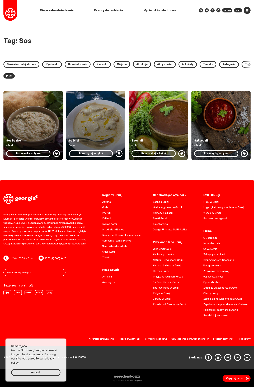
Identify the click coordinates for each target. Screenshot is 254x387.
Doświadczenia (77, 64)
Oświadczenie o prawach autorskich (190, 339)
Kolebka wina (160, 224)
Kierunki (102, 64)
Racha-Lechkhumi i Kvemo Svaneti (122, 235)
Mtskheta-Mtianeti (113, 229)
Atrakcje (142, 64)
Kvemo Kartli (109, 224)
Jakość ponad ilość (214, 254)
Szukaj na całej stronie (21, 64)
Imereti (106, 213)
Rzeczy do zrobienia (108, 10)
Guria (105, 207)
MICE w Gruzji (211, 202)
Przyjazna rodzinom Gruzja (168, 276)
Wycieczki (52, 64)
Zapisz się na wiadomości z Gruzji (222, 298)
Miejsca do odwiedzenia (57, 10)
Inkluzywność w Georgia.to (218, 260)
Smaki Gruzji (160, 218)
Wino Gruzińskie (162, 249)
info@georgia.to (55, 258)
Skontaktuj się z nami (215, 315)
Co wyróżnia (210, 249)
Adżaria (106, 202)
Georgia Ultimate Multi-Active (170, 229)
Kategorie (229, 64)
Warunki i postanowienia (101, 339)
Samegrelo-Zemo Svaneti (116, 240)
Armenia (107, 276)
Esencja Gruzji (161, 202)
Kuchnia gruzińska (163, 254)
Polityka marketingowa (155, 339)
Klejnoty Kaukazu (163, 213)
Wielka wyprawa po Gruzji (167, 207)
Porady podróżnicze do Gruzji (169, 304)
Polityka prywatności (129, 339)
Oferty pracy (210, 293)
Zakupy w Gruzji (162, 298)
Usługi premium (212, 265)
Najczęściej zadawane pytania (220, 309)
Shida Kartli (108, 251)
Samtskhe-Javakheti (114, 246)
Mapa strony (244, 339)
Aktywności (164, 64)
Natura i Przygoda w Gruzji (168, 260)
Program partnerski (223, 339)
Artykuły (187, 64)
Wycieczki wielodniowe (159, 10)
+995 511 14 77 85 (21, 258)
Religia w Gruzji (161, 293)
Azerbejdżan (109, 282)
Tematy (208, 64)
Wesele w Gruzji (212, 213)
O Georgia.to (210, 237)
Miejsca (122, 64)
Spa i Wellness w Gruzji (166, 287)
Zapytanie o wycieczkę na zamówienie (225, 304)
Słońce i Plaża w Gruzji (166, 282)
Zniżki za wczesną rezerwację (220, 287)
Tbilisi (105, 257)
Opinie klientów (212, 282)
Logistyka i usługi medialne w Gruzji (223, 207)
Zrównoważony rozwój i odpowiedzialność (216, 274)
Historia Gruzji (161, 271)
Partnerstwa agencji (215, 218)
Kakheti (106, 218)
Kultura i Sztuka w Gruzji (167, 265)
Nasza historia (211, 243)
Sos (10, 76)
